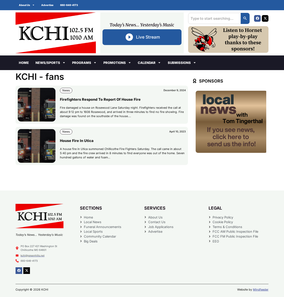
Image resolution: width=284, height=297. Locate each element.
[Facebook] (257, 18)
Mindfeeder (260, 289)
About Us (24, 5)
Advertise (47, 5)
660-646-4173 (69, 5)
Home (24, 63)
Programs (81, 63)
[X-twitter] (265, 18)
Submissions (179, 63)
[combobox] (214, 18)
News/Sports (48, 63)
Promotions (114, 63)
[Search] (245, 18)
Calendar (147, 63)
